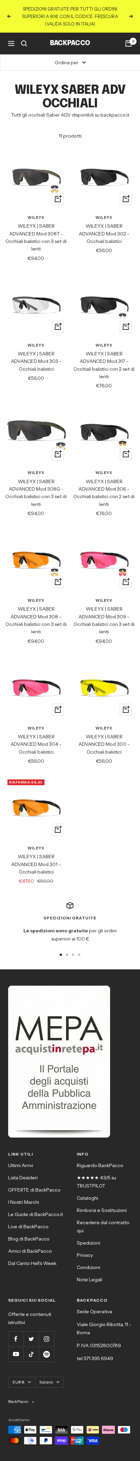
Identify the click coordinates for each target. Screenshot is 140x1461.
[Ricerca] (24, 43)
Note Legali (89, 1280)
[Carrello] (128, 43)
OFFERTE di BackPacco (34, 1190)
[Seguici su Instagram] (46, 1338)
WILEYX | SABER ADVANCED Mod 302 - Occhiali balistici (104, 233)
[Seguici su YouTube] (15, 1354)
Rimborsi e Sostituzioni (102, 1210)
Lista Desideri (23, 1178)
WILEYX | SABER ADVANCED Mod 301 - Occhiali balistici (36, 864)
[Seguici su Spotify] (46, 1354)
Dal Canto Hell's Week (32, 1263)
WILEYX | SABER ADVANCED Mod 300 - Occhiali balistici (104, 744)
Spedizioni (88, 1243)
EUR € (18, 1382)
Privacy (85, 1255)
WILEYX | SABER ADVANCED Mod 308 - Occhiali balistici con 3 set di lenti (36, 620)
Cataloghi (87, 1198)
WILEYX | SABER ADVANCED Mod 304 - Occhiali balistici (36, 744)
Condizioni (88, 1267)
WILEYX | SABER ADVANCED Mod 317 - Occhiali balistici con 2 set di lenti (104, 365)
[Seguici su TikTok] (31, 1354)
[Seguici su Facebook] (15, 1338)
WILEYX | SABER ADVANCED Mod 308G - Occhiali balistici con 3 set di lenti (36, 492)
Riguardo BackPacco (100, 1165)
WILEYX (36, 217)
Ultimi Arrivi (20, 1165)
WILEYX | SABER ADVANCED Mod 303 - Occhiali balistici (36, 361)
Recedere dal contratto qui (103, 1226)
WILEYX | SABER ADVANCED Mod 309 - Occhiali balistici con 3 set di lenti (104, 620)
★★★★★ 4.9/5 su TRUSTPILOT (96, 1182)
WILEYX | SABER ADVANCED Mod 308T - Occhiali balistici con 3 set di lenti (36, 237)
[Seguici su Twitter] (31, 1338)
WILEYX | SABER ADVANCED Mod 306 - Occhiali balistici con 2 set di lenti (104, 492)
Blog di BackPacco (29, 1239)
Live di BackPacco (28, 1227)
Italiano (46, 1382)
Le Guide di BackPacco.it (35, 1214)
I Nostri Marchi (23, 1202)
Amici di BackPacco (30, 1251)
